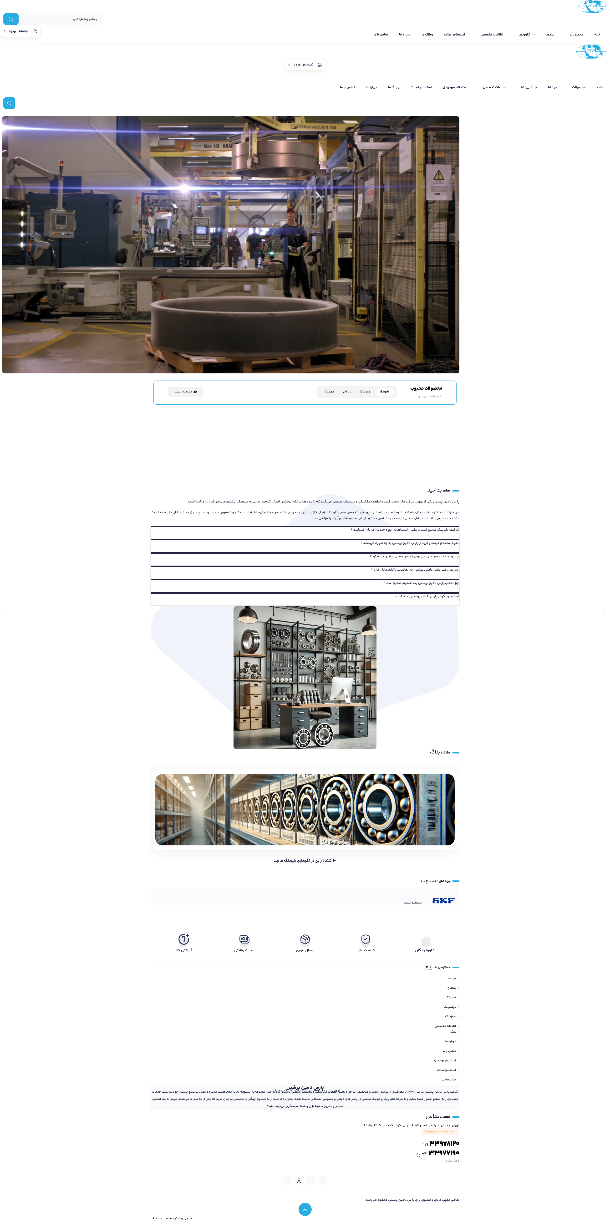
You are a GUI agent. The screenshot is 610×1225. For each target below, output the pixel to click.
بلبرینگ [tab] (384, 392)
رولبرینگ (450, 1007)
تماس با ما (449, 1051)
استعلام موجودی (444, 1060)
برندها (452, 978)
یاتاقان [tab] (347, 392)
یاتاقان (451, 988)
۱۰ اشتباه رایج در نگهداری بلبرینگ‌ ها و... (305, 861)
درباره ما (450, 1041)
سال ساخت (449, 1079)
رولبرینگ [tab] (365, 392)
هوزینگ (450, 1016)
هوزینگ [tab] (329, 392)
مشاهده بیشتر (183, 392)
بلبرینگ (451, 997)
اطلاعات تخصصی (445, 1026)
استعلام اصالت (446, 1070)
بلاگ (453, 1032)
